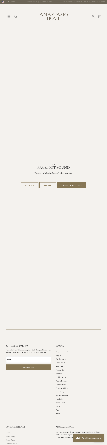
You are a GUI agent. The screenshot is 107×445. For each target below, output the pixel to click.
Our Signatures (61, 359)
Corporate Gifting (62, 388)
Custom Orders (61, 385)
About (58, 414)
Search (48, 185)
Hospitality (59, 399)
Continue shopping (71, 185)
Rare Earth (59, 366)
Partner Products (61, 381)
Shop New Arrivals (62, 352)
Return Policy (10, 436)
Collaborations (60, 377)
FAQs (58, 406)
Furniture (59, 374)
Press (57, 410)
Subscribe (28, 367)
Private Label (60, 403)
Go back (29, 185)
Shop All (58, 355)
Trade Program (61, 392)
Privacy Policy (10, 440)
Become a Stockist (62, 395)
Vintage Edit (60, 370)
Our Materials (60, 363)
